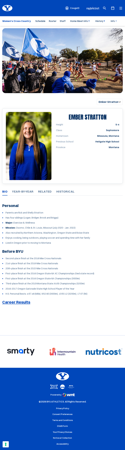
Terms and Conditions (62, 420)
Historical (65, 191)
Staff (63, 21)
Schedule (40, 21)
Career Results (16, 302)
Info (113, 21)
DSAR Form (62, 426)
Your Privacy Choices (62, 432)
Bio (4, 191)
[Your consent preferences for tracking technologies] (6, 444)
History (99, 21)
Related (45, 191)
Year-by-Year (22, 191)
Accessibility (62, 444)
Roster (52, 21)
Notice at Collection (62, 438)
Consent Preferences (62, 414)
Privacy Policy (62, 408)
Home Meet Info (79, 21)
